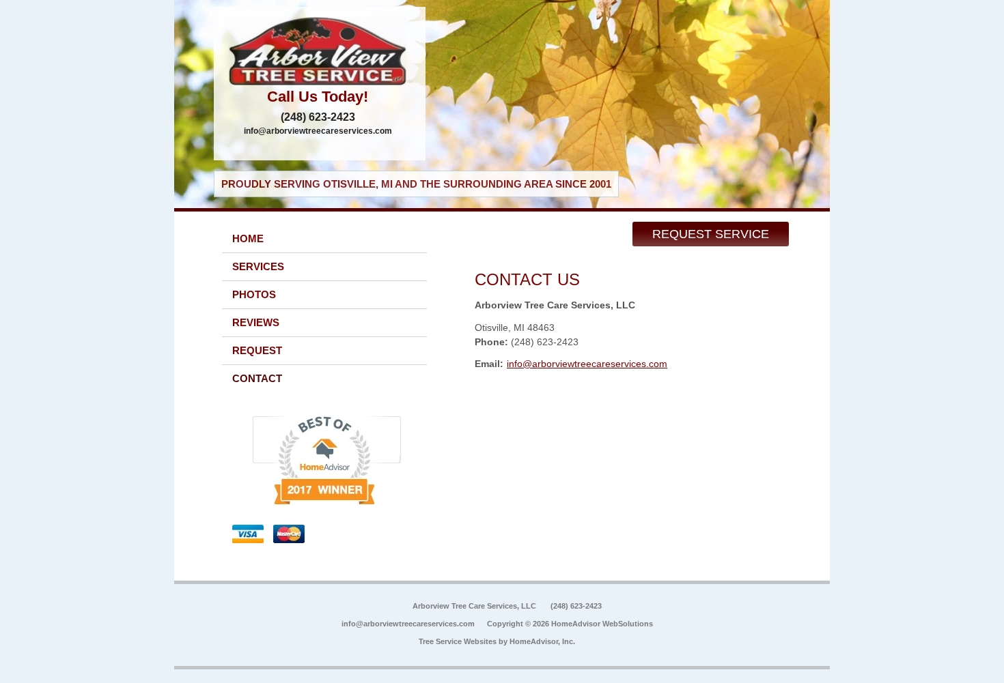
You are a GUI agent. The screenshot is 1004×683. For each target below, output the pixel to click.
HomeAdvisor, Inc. (542, 641)
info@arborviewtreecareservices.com (318, 131)
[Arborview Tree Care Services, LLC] (320, 51)
